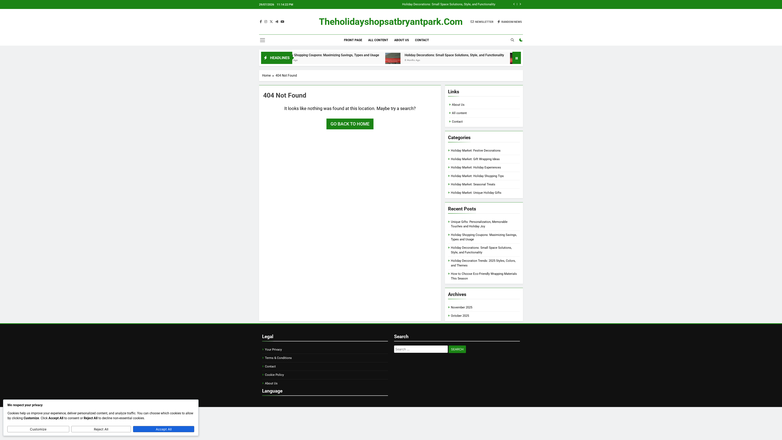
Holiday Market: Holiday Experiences (476, 167)
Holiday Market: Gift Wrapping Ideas (475, 159)
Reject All (101, 429)
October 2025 (460, 316)
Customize (38, 429)
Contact (422, 40)
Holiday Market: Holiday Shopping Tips (477, 176)
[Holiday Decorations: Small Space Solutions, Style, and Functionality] (372, 60)
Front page (353, 40)
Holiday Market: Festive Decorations (476, 150)
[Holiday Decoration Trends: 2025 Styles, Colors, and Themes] (497, 60)
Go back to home (350, 123)
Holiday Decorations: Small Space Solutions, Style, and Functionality (448, 4)
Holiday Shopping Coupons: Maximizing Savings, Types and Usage (310, 55)
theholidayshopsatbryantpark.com (391, 21)
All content (378, 40)
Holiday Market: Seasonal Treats (473, 184)
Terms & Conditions (278, 358)
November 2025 (461, 307)
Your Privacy (273, 349)
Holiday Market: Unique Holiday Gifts (476, 193)
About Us (401, 40)
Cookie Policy (274, 375)
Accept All (164, 429)
